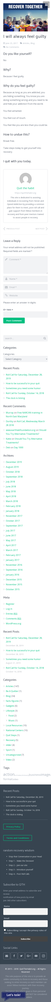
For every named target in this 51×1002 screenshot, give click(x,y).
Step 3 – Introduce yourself (21, 869)
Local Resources (14, 725)
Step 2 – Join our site (18, 865)
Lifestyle (10, 710)
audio (22, 775)
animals (17, 775)
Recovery (10, 740)
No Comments (12, 47)
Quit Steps (11, 735)
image (45, 774)
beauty (26, 775)
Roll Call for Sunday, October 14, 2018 (25, 393)
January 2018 (12, 511)
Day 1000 (18, 447)
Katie (8, 438)
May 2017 (11, 540)
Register (10, 603)
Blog (32, 43)
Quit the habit (25, 188)
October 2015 (13, 589)
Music (11, 720)
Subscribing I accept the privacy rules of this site (25, 931)
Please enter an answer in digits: (19, 302)
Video (9, 759)
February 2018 (13, 506)
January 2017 (12, 559)
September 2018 (14, 476)
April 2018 (11, 496)
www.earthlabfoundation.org (20, 430)
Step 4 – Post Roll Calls (19, 874)
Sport (9, 749)
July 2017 (10, 530)
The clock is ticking (15, 398)
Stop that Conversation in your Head (25, 856)
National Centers (14, 730)
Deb (8, 447)
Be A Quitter (12, 691)
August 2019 (12, 466)
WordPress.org (13, 623)
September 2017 (14, 525)
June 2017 (11, 535)
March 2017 (12, 550)
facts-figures (12, 700)
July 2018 (10, 481)
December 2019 (14, 462)
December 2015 (14, 579)
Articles (26, 43)
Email (6, 918)
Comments (13, 618)
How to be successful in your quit (23, 383)
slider (8, 745)
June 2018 (11, 486)
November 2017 (14, 515)
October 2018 (13, 471)
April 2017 (11, 545)
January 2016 (12, 574)
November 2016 (14, 564)
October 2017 (13, 520)
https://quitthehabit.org (25, 193)
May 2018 (11, 491)
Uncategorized (13, 754)
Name (7, 906)
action (9, 774)
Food (10, 715)
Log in (9, 608)
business (35, 775)
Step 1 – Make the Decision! (21, 861)
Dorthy (9, 421)
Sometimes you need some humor (23, 388)
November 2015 (14, 584)
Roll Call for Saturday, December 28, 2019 (24, 797)
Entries (11, 613)
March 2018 (12, 501)
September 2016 (14, 569)
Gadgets (10, 705)
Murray (9, 412)
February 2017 (13, 555)
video (15, 779)
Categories (8, 354)
